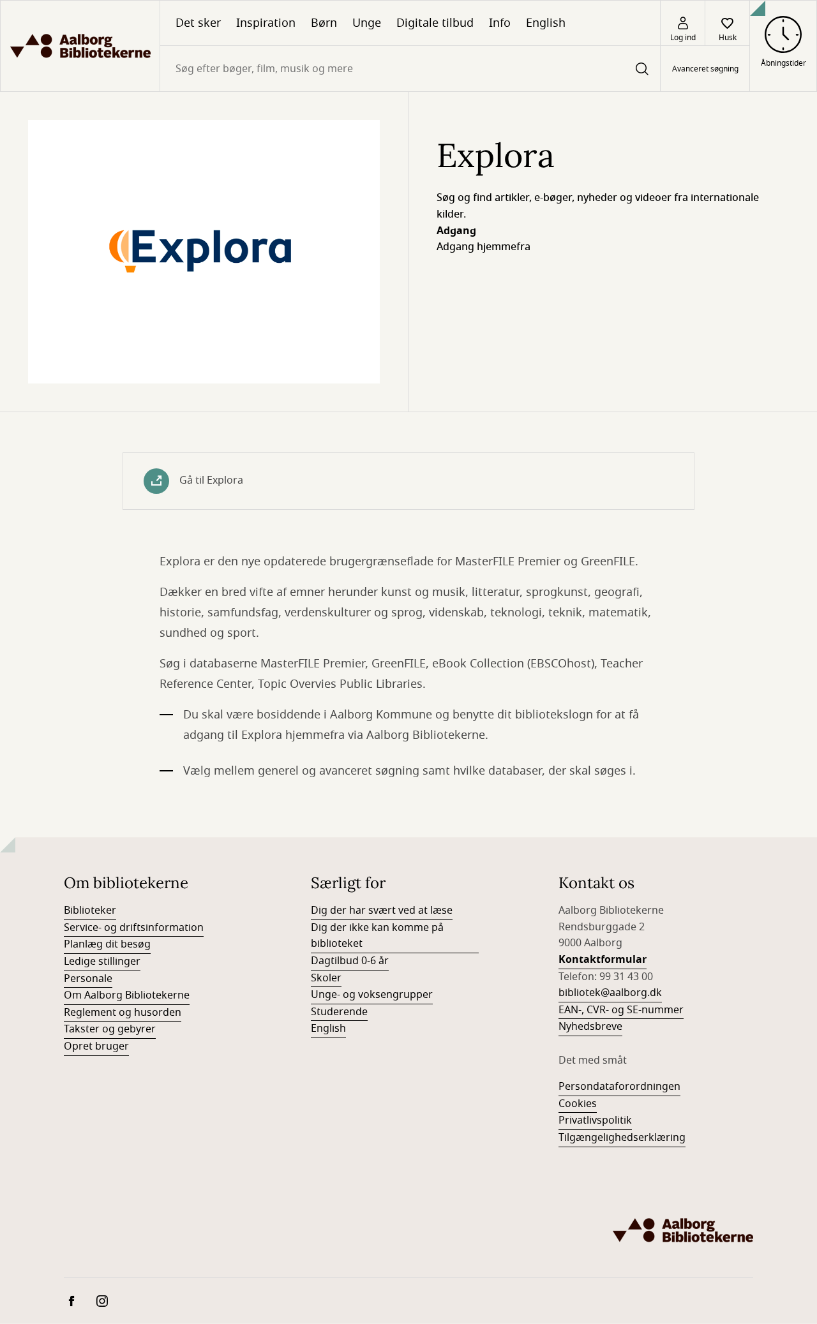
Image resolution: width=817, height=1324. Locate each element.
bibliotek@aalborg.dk (610, 992)
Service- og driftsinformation (134, 927)
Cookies (577, 1104)
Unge (366, 23)
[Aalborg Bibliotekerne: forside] (80, 46)
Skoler (326, 978)
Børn (324, 23)
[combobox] (410, 68)
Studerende (339, 1012)
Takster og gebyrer (110, 1029)
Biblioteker (90, 910)
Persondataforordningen (619, 1086)
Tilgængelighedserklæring (622, 1137)
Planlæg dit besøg (107, 944)
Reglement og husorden (122, 1012)
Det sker (198, 23)
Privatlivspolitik (595, 1120)
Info (500, 23)
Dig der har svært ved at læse (382, 910)
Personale (88, 978)
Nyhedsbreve (590, 1026)
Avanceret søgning (705, 69)
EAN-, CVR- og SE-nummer (621, 1010)
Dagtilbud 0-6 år (350, 961)
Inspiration (266, 23)
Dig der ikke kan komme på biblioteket (377, 936)
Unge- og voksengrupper (372, 994)
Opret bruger (96, 1046)
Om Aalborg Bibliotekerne (127, 995)
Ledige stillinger (102, 961)
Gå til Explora (211, 480)
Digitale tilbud (435, 23)
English (546, 23)
